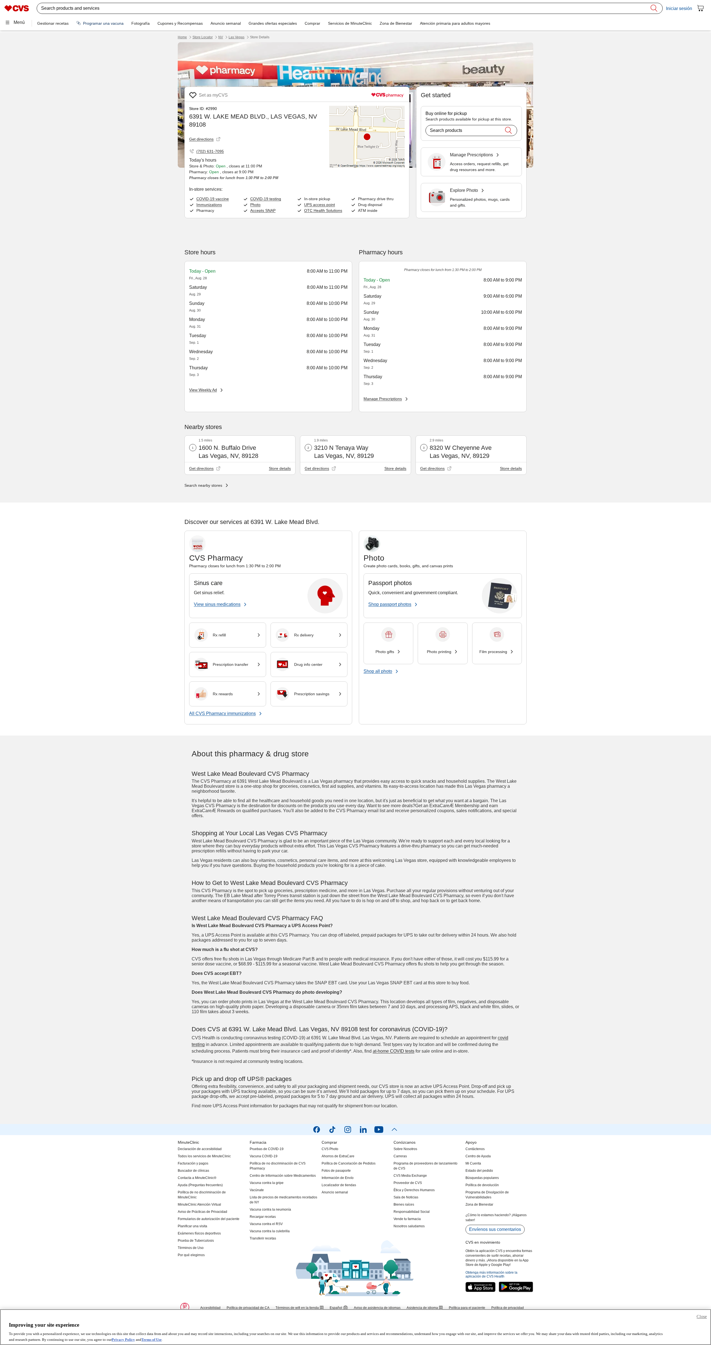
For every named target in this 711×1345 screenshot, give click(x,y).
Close (702, 1316)
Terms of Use (151, 1339)
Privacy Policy (123, 1339)
